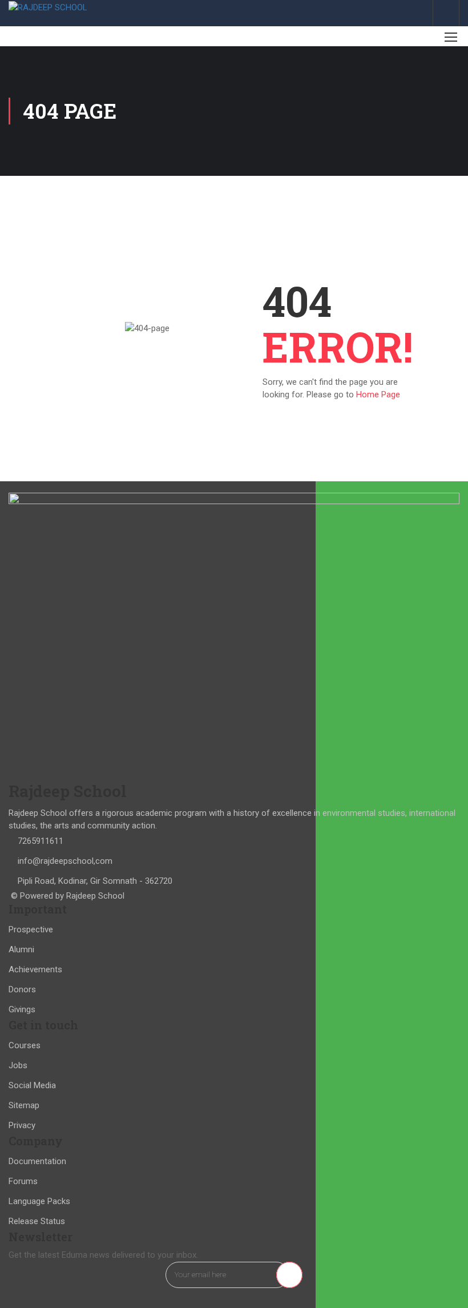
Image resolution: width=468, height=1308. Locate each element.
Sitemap (24, 1105)
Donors (22, 989)
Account (446, 13)
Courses (25, 1045)
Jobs (18, 1065)
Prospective (31, 929)
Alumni (21, 949)
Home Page (378, 394)
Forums (23, 1181)
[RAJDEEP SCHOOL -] (48, 7)
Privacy (22, 1125)
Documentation (37, 1161)
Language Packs (39, 1201)
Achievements (35, 969)
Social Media (32, 1085)
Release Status (37, 1221)
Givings (22, 1009)
